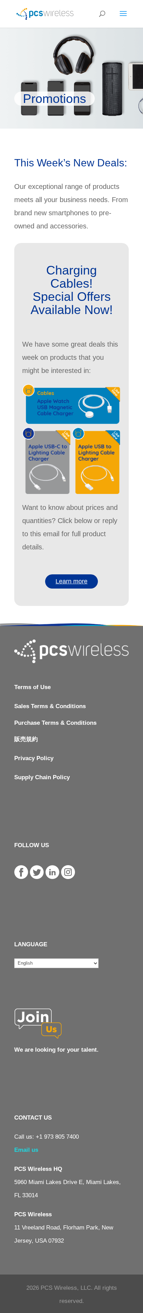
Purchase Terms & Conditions (55, 723)
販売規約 (26, 739)
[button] (71, 277)
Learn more (71, 581)
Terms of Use (32, 687)
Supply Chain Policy (42, 777)
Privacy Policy (33, 758)
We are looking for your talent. (56, 1049)
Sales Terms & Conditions (50, 706)
